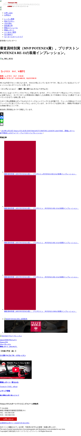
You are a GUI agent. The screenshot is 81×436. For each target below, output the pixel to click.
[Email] (40, 124)
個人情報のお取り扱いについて (9, 395)
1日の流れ (8, 23)
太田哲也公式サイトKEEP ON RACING (14, 423)
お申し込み (8, 13)
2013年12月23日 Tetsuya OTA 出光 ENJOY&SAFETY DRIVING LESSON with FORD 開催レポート (38, 131)
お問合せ (7, 15)
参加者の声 (8, 26)
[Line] (40, 121)
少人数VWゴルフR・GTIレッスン (13, 355)
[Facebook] (40, 117)
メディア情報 (5, 391)
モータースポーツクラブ (13, 37)
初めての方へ (9, 21)
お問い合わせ (8, 419)
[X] (40, 114)
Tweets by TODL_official (8, 386)
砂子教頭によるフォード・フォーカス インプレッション (21, 133)
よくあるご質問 (10, 32)
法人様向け (8, 34)
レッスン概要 (9, 19)
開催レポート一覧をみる (9, 382)
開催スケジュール (11, 28)
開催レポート (9, 30)
